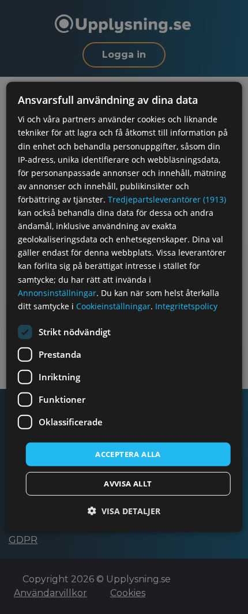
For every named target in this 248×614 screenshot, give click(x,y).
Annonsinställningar (57, 292)
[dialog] (124, 307)
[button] (124, 511)
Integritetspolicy (186, 306)
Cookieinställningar (113, 306)
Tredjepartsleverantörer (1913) (167, 199)
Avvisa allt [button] (128, 483)
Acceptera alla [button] (128, 454)
